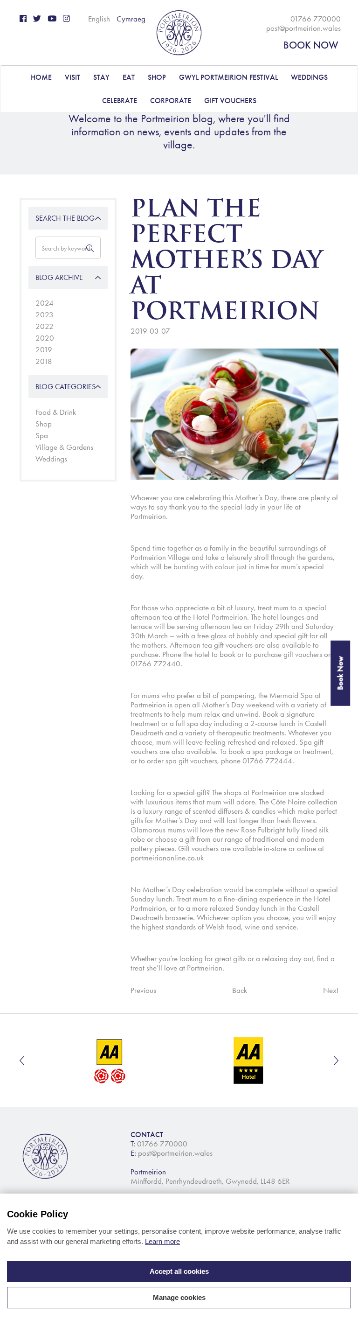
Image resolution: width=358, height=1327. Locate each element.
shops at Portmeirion (255, 792)
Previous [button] (22, 1060)
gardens (320, 557)
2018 (43, 361)
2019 (43, 349)
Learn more (162, 1241)
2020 (44, 337)
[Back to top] (339, 1308)
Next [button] (336, 1060)
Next (330, 990)
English (99, 18)
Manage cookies (179, 1297)
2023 (44, 314)
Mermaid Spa (291, 695)
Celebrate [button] (119, 100)
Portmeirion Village (160, 557)
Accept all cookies (179, 1271)
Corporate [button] (170, 100)
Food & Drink (55, 412)
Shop (43, 423)
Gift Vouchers (230, 100)
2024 (44, 302)
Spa (41, 435)
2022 (44, 326)
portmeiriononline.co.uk (168, 857)
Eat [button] (129, 77)
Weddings (51, 458)
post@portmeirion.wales (303, 28)
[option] (110, 1060)
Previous (143, 990)
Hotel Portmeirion (220, 617)
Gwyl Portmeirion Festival (228, 77)
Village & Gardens (64, 447)
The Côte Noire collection (298, 801)
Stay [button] (101, 77)
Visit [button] (72, 77)
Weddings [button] (309, 77)
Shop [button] (157, 77)
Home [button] (41, 77)
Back (239, 990)
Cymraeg (131, 18)
